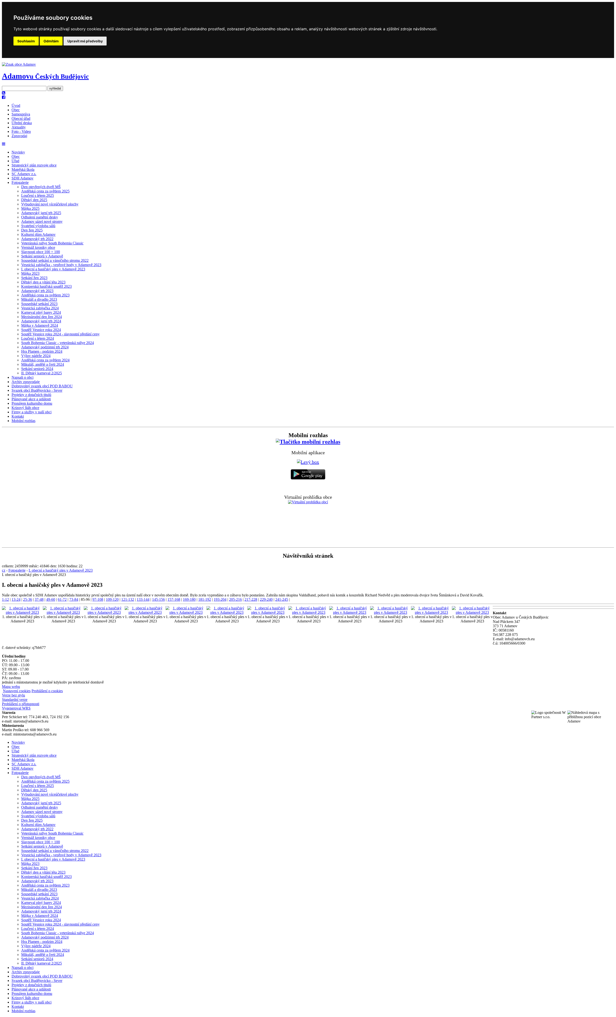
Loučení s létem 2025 (37, 195)
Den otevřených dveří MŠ (41, 187)
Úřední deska (22, 123)
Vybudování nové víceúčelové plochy (49, 204)
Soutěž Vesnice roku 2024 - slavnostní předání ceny (60, 334)
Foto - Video (21, 131)
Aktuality (19, 127)
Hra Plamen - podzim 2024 (41, 351)
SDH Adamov (22, 178)
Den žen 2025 (32, 230)
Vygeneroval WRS (16, 708)
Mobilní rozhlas (23, 421)
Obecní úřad (21, 118)
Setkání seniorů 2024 (37, 369)
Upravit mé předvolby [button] (85, 41)
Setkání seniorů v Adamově (42, 256)
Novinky (18, 152)
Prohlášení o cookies (47, 691)
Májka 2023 (30, 273)
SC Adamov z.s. (24, 174)
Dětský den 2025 (34, 200)
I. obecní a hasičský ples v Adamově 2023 (53, 269)
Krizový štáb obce (25, 408)
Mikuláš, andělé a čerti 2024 (42, 364)
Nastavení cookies (17, 691)
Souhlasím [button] (26, 41)
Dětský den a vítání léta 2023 (43, 282)
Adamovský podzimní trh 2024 (45, 347)
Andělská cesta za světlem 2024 (45, 360)
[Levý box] (308, 442)
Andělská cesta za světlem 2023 (45, 295)
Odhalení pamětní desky (39, 217)
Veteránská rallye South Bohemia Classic (52, 243)
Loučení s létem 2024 (37, 338)
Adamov (45, 76)
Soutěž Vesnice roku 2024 (41, 330)
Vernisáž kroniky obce (38, 247)
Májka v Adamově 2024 (39, 325)
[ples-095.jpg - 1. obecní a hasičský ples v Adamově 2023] (431, 612)
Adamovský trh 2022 (37, 239)
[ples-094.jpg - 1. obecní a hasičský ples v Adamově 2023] (390, 612)
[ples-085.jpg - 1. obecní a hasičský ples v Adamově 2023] (22, 612)
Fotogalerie (20, 182)
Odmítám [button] (51, 41)
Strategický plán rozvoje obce (34, 165)
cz (3, 570)
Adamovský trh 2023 (37, 291)
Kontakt (18, 416)
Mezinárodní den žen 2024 (41, 317)
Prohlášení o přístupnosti (20, 704)
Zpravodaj (19, 136)
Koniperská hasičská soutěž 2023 (46, 286)
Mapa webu (11, 686)
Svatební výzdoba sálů (38, 226)
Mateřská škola (23, 169)
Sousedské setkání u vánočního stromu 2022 (55, 260)
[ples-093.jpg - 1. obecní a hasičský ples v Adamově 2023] (349, 612)
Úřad (15, 161)
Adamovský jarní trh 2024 (41, 321)
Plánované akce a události (31, 399)
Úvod (16, 105)
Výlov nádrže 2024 (36, 356)
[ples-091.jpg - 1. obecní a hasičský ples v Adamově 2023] (267, 612)
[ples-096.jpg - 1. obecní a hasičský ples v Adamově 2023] (472, 612)
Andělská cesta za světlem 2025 (45, 191)
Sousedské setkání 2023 (39, 304)
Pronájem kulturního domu (32, 403)
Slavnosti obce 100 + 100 (40, 252)
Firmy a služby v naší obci (31, 412)
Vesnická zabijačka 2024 (40, 308)
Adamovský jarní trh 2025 (41, 213)
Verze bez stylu (13, 695)
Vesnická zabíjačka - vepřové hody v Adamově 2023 (61, 265)
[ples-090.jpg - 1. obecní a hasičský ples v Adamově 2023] (226, 612)
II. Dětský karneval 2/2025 (41, 373)
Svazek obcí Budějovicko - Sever (37, 390)
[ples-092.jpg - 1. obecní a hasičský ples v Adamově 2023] (308, 612)
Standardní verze (14, 699)
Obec (16, 110)
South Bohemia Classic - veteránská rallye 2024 (57, 343)
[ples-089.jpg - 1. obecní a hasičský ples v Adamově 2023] (186, 612)
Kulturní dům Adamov (38, 234)
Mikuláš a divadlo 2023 (39, 299)
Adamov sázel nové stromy (42, 221)
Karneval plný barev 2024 (41, 312)
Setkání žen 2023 (34, 278)
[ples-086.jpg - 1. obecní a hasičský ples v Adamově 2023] (63, 612)
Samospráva (21, 114)
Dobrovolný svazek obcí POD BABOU (42, 386)
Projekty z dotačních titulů (31, 395)
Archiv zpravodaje (26, 382)
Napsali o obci (22, 377)
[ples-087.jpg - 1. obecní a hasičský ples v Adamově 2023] (104, 612)
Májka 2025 (30, 208)
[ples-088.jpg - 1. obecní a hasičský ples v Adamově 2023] (145, 612)
